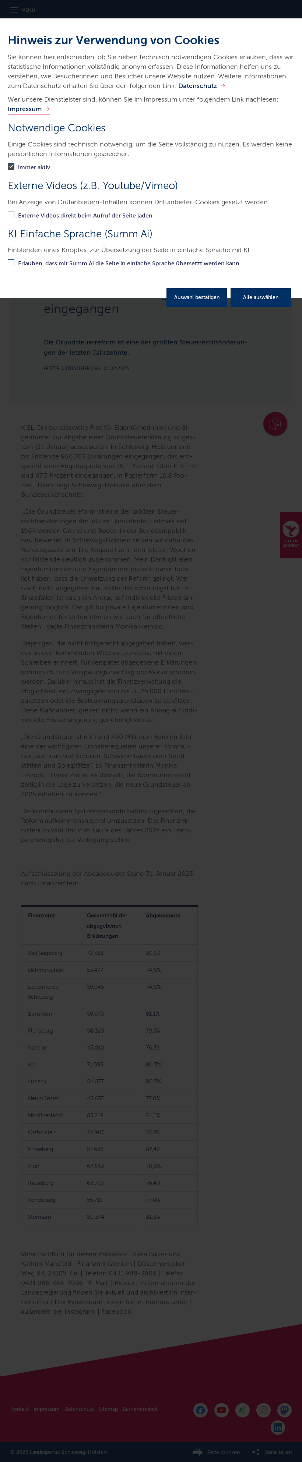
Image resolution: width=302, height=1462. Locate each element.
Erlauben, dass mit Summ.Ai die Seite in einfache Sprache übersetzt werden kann (128, 263)
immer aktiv (34, 167)
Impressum (25, 109)
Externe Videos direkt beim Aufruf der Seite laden (85, 215)
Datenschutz (197, 86)
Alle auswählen (260, 297)
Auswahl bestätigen (197, 297)
